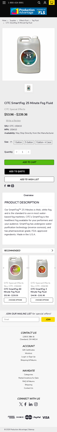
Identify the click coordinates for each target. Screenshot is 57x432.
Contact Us (28, 388)
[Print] (12, 185)
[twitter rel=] (21, 404)
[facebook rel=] (25, 404)
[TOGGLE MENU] (4, 2)
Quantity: (8, 152)
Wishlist (28, 353)
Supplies (13, 20)
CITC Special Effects (14, 283)
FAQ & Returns (29, 381)
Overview (28, 195)
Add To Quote (17, 171)
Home (4, 20)
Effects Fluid (23, 20)
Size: (8, 142)
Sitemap (31, 429)
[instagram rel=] (36, 404)
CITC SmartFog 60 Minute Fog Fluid (12, 290)
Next (52, 250)
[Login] (45, 3)
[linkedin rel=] (30, 404)
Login (23, 357)
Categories (28, 374)
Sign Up (32, 357)
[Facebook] (5, 185)
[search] (39, 3)
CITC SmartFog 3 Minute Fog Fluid (39, 290)
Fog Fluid (35, 20)
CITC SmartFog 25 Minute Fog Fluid (19, 23)
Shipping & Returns (29, 360)
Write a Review (13, 120)
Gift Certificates (28, 350)
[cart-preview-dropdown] (51, 2)
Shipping (28, 385)
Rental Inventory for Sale (28, 378)
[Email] (8, 185)
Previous (48, 250)
